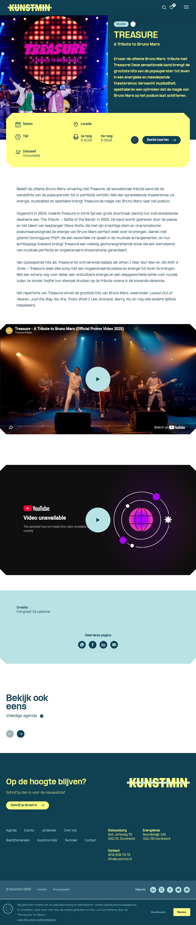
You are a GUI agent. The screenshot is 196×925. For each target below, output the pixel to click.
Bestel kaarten (158, 140)
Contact (90, 840)
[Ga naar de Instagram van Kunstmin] (161, 890)
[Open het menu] (186, 7)
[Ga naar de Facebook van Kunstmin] (170, 890)
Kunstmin (30, 7)
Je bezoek (49, 830)
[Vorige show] (10, 734)
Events (29, 830)
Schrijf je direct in (24, 805)
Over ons (70, 830)
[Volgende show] (20, 734)
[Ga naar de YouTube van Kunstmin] (178, 890)
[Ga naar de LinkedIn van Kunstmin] (153, 890)
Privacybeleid (61, 889)
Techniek (71, 840)
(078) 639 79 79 (119, 855)
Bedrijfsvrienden (18, 840)
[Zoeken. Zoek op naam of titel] (164, 7)
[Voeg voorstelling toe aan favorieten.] (135, 140)
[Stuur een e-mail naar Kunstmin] (187, 890)
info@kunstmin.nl (120, 859)
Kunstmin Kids (47, 840)
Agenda (11, 830)
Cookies (42, 889)
